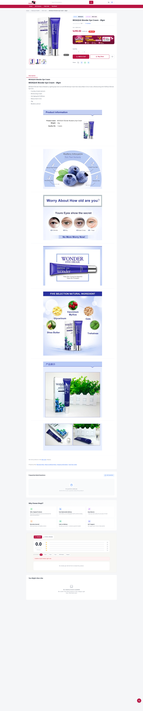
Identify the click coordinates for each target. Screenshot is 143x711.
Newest (67, 554)
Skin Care (44, 10)
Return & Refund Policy (50, 464)
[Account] (113, 2)
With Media (61, 554)
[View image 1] (32, 61)
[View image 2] (38, 61)
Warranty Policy (40, 464)
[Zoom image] (67, 18)
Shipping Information (62, 464)
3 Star (55, 554)
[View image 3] (43, 61)
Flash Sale (46, 6)
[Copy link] (78, 62)
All (41, 554)
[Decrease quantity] (74, 51)
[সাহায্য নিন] (139, 701)
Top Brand (54, 6)
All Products (38, 6)
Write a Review (49, 537)
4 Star (50, 554)
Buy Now (101, 57)
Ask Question (110, 475)
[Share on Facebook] (81, 62)
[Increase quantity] (84, 51)
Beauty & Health (36, 10)
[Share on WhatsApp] (85, 62)
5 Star (45, 554)
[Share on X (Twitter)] (88, 62)
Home (30, 6)
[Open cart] (108, 2)
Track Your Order (72, 464)
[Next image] (67, 36)
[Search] (91, 2)
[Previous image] (31, 36)
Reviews (39, 537)
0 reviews (88, 23)
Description (32, 75)
